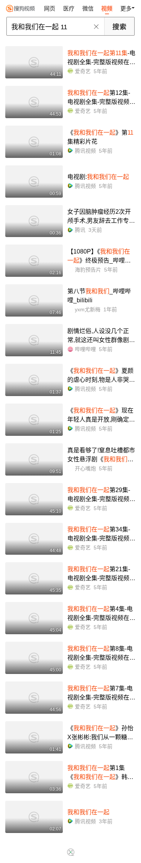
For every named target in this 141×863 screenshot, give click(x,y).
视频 (106, 8)
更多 (126, 8)
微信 (88, 8)
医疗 (68, 8)
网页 (49, 8)
